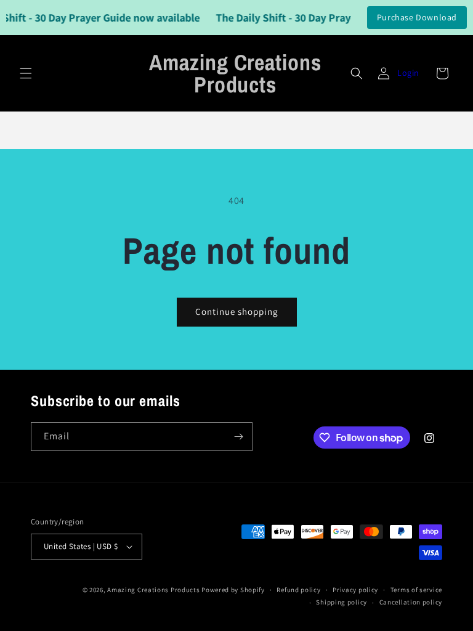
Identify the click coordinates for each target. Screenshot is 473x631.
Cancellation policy (410, 602)
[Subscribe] (238, 436)
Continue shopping (236, 311)
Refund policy (298, 589)
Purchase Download (417, 17)
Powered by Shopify (233, 589)
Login (408, 72)
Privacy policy (355, 589)
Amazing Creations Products (154, 589)
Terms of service (416, 589)
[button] (25, 73)
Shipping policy (341, 602)
